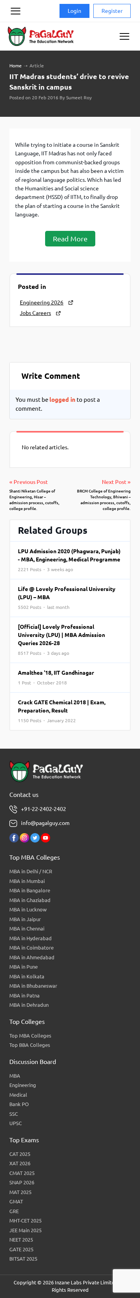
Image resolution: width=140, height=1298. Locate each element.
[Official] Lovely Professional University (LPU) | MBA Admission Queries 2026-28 (61, 640)
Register (112, 11)
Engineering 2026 (41, 302)
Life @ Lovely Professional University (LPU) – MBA (67, 598)
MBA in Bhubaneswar (33, 985)
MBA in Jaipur (25, 919)
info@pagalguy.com (45, 823)
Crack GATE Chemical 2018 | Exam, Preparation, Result (61, 711)
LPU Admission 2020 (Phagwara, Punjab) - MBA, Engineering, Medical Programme (69, 560)
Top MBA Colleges (30, 1035)
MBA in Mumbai (27, 881)
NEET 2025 (21, 1239)
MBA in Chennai (26, 928)
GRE (14, 1211)
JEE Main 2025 (25, 1230)
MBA (14, 1075)
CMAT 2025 (22, 1173)
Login (74, 11)
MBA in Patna (24, 995)
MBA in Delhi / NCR (30, 871)
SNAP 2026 (21, 1182)
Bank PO (19, 1104)
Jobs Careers (35, 313)
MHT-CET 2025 (25, 1220)
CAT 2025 (19, 1154)
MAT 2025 (20, 1192)
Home (15, 65)
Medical (18, 1094)
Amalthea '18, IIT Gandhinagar (56, 677)
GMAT (16, 1201)
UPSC (15, 1123)
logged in (62, 399)
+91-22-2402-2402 (43, 809)
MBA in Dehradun (29, 1005)
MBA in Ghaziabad (30, 900)
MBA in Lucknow (28, 909)
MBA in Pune (23, 966)
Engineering (22, 1085)
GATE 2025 (21, 1249)
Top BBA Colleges (29, 1045)
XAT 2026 (19, 1163)
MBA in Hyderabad (30, 938)
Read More (70, 239)
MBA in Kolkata (26, 976)
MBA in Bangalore (29, 890)
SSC (13, 1114)
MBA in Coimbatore (31, 947)
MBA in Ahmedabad (31, 957)
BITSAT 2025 (23, 1258)
